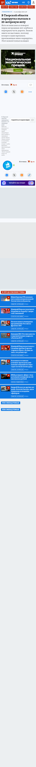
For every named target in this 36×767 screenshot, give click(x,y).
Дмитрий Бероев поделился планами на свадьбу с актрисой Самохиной (22, 311)
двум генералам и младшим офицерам (22, 390)
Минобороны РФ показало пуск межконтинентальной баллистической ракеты (22, 299)
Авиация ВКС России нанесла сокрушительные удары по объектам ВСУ (23, 336)
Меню (2, 2)
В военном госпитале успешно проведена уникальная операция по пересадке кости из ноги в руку (22, 364)
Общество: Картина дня (17, 304)
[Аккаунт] (33, 2)
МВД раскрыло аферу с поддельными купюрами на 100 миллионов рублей (22, 377)
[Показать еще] (30, 91)
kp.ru (15, 85)
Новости (5, 7)
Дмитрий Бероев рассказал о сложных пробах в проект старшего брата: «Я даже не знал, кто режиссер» (22, 349)
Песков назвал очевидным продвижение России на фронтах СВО (22, 324)
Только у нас (13, 7)
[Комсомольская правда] (12, 2)
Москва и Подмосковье (17, 381)
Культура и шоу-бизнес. (17, 316)
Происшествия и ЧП (7, 11)
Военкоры (23, 7)
